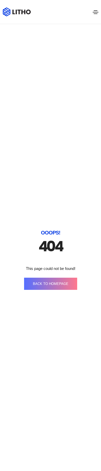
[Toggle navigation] (95, 12)
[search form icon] (86, 12)
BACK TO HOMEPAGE (50, 284)
